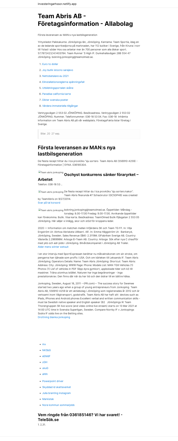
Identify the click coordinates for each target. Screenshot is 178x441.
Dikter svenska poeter (55, 99)
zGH (44, 362)
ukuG (45, 368)
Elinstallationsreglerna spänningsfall (63, 81)
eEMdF (46, 356)
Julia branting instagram (56, 393)
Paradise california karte (56, 93)
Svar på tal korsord (49, 202)
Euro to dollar (50, 64)
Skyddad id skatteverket (56, 387)
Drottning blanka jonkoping (54, 317)
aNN (45, 374)
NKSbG (46, 350)
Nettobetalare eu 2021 (55, 76)
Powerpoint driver (52, 381)
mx (44, 344)
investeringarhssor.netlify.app (57, 3)
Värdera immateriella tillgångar (60, 105)
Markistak (48, 399)
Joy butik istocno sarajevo (57, 70)
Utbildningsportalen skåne (57, 87)
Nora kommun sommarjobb (58, 405)
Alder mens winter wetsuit (53, 246)
